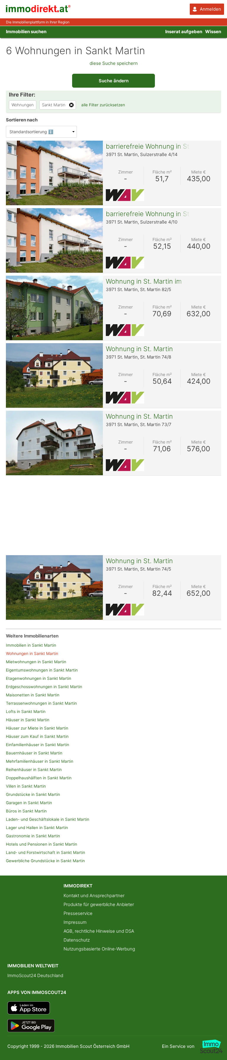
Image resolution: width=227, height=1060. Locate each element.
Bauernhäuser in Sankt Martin (34, 753)
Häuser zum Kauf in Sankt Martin (37, 736)
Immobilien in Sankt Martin (31, 645)
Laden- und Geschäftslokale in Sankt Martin (47, 819)
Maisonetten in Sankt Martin (32, 695)
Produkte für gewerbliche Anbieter (99, 904)
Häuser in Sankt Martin (27, 719)
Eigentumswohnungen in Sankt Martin (42, 670)
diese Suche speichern (114, 63)
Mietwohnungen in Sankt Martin (36, 661)
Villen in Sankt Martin (26, 786)
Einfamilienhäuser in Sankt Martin (37, 744)
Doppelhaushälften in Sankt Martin (39, 777)
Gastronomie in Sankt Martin (33, 835)
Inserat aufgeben (183, 31)
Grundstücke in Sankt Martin (33, 794)
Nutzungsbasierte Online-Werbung (99, 949)
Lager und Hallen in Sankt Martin (37, 827)
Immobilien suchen (26, 31)
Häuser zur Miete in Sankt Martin (37, 728)
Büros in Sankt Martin (26, 811)
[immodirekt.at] (38, 11)
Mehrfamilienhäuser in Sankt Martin (39, 761)
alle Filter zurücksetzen (103, 104)
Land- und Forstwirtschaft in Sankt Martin (45, 852)
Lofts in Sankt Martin (26, 711)
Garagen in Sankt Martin (29, 802)
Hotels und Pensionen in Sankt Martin (41, 844)
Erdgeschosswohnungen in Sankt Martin (44, 686)
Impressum (75, 922)
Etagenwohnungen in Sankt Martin (38, 678)
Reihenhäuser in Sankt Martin (34, 769)
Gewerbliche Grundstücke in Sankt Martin (45, 860)
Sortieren (22, 120)
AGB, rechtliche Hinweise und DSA (99, 931)
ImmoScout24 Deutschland (35, 975)
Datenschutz (77, 940)
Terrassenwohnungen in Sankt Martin (41, 703)
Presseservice (78, 913)
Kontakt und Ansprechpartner (94, 895)
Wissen (213, 31)
